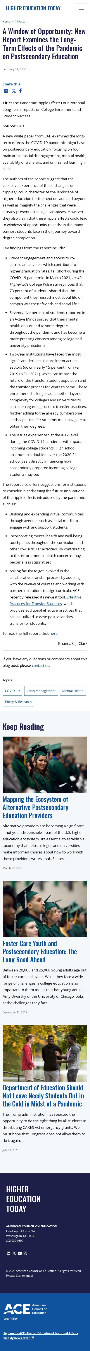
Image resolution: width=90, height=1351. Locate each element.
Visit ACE (9, 1319)
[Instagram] (25, 1253)
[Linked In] (6, 90)
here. (54, 633)
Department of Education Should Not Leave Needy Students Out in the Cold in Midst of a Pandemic (43, 1095)
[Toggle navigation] (81, 7)
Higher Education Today (33, 8)
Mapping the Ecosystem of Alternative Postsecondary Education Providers (35, 807)
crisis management (41, 691)
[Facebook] (20, 90)
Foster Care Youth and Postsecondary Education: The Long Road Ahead (40, 951)
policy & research (18, 701)
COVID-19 (12, 691)
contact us (40, 665)
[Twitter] (13, 90)
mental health (72, 691)
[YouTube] (20, 1253)
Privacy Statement (18, 1276)
